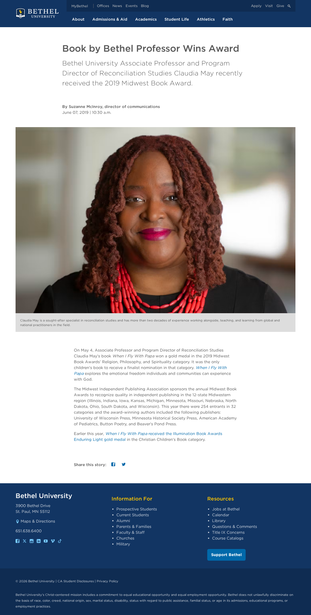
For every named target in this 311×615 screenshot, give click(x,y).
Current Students (132, 515)
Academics (146, 19)
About (78, 19)
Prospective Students (136, 509)
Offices (103, 6)
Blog (145, 6)
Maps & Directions (38, 521)
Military (123, 544)
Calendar (220, 515)
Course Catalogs (227, 538)
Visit (269, 6)
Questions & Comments (234, 526)
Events (132, 6)
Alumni (123, 520)
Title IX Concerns (228, 532)
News (117, 6)
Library (218, 520)
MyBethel (79, 6)
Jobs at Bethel (226, 509)
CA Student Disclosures (76, 581)
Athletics (206, 19)
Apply (256, 6)
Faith (228, 19)
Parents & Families (133, 526)
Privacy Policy (107, 581)
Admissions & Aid (109, 19)
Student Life (176, 19)
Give (280, 6)
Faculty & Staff (130, 532)
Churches (125, 538)
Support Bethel (226, 554)
